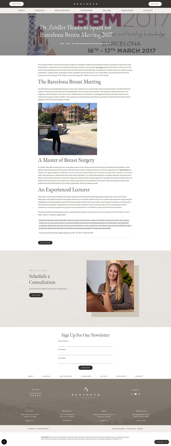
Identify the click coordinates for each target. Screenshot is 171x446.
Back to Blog (45, 242)
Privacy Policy (131, 428)
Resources (127, 10)
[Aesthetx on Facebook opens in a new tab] (132, 394)
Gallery (107, 10)
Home (62, 43)
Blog (68, 43)
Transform (86, 10)
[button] (4, 442)
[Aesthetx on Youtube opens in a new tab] (135, 394)
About (21, 10)
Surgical (40, 10)
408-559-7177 (117, 439)
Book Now (155, 4)
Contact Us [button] (162, 442)
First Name (62, 349)
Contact (148, 10)
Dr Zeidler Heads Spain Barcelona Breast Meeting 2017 (91, 43)
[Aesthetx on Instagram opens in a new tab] (139, 394)
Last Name (62, 358)
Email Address (63, 341)
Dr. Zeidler (100, 67)
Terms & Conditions (118, 428)
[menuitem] (132, 394)
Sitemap (140, 428)
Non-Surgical (62, 10)
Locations (16, 4)
